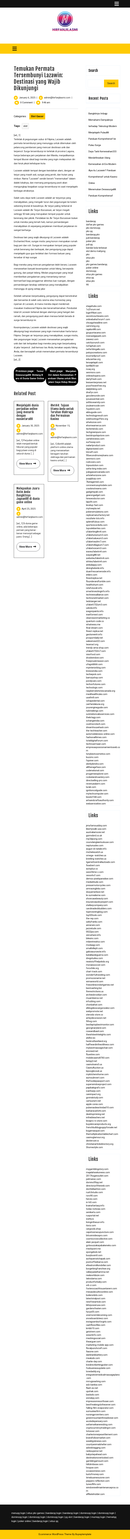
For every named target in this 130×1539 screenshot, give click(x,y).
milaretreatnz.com (95, 941)
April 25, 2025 (29, 508)
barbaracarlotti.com (96, 1111)
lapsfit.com (91, 502)
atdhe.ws (90, 1038)
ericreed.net (92, 1051)
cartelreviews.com (95, 439)
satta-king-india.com (96, 468)
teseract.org (92, 644)
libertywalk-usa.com (96, 829)
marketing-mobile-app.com (100, 1345)
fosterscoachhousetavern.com (101, 1288)
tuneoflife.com (93, 1484)
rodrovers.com (93, 462)
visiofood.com (93, 654)
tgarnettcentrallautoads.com (100, 862)
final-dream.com (94, 628)
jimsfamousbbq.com (96, 825)
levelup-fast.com (94, 505)
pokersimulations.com (97, 511)
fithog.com (91, 1021)
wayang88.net (93, 555)
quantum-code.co (95, 621)
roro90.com (92, 1195)
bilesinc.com (92, 938)
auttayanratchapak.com (98, 1258)
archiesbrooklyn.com (96, 994)
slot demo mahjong (95, 251)
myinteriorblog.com (96, 667)
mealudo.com (93, 1358)
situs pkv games (94, 274)
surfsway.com (93, 442)
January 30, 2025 (30, 425)
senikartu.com (93, 1212)
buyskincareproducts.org (98, 1124)
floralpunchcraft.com (96, 1348)
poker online (92, 267)
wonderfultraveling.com (98, 975)
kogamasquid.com (95, 1130)
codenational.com (95, 770)
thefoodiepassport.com (98, 1081)
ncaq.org (90, 369)
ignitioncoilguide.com (96, 790)
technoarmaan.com (96, 744)
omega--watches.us (96, 855)
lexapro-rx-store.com (96, 1121)
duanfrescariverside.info (98, 571)
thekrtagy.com (93, 717)
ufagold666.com (94, 664)
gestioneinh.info (94, 634)
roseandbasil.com (95, 1031)
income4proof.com (95, 356)
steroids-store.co (94, 1014)
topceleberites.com (95, 528)
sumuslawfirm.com (95, 1411)
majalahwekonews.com (98, 1172)
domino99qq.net (94, 1182)
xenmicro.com (93, 372)
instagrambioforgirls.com (98, 1321)
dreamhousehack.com (97, 727)
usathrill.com (92, 697)
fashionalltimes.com (96, 737)
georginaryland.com (96, 1028)
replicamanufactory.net (98, 515)
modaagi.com (93, 945)
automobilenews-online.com (100, 734)
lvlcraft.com (92, 452)
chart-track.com (94, 971)
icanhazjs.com (93, 1091)
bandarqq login (53, 1513)
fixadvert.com (93, 865)
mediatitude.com (94, 882)
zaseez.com (92, 339)
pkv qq (89, 231)
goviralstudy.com (94, 1097)
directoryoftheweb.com (98, 1185)
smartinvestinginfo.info (98, 591)
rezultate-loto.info (95, 518)
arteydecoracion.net (96, 1018)
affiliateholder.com (95, 1494)
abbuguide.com (94, 412)
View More (24, 462)
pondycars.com (93, 681)
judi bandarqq (93, 238)
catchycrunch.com (95, 342)
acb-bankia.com (94, 1384)
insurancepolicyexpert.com (99, 902)
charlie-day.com (94, 1361)
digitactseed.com (94, 448)
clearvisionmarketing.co (98, 618)
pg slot (68, 1517)
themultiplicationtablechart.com (102, 1134)
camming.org (92, 326)
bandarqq (91, 221)
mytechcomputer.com (97, 793)
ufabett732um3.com (96, 604)
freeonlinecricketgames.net (100, 985)
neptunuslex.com (94, 845)
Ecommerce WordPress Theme (55, 1534)
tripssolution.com (94, 465)
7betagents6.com (95, 482)
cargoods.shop (93, 1229)
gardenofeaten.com (96, 1308)
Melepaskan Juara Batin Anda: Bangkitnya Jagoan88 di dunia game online (28, 495)
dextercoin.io (92, 1140)
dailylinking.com (94, 389)
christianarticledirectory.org (99, 1144)
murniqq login (98, 1517)
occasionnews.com (95, 1471)
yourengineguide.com (97, 707)
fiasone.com (92, 1351)
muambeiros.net (94, 998)
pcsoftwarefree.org (96, 385)
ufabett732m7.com (96, 651)
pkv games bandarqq (96, 264)
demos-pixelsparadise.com (99, 878)
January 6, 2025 (27, 97)
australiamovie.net (95, 832)
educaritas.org (93, 359)
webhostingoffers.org (97, 419)
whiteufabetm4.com (96, 561)
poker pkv (91, 241)
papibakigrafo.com (95, 1087)
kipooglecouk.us (94, 1071)
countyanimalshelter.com (98, 1444)
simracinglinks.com (95, 888)
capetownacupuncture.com (100, 1232)
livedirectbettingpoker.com (99, 1365)
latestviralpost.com (95, 1298)
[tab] (116, 4)
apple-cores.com (94, 1104)
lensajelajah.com (94, 362)
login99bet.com (94, 312)
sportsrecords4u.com (96, 525)
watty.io (90, 1219)
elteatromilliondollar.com (98, 1265)
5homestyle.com (94, 1147)
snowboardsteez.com (97, 1318)
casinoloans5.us (94, 1064)
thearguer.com (93, 1341)
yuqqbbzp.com (93, 478)
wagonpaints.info (95, 611)
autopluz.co (92, 868)
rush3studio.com (94, 1192)
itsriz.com (91, 1225)
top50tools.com (94, 915)
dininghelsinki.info (95, 568)
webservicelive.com (96, 803)
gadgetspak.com (94, 492)
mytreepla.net (93, 508)
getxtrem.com (93, 1331)
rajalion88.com (93, 329)
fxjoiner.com (92, 760)
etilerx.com (91, 574)
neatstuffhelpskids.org (97, 961)
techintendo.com (94, 429)
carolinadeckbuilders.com (99, 908)
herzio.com (91, 1199)
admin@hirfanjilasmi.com (57, 97)
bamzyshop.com (94, 677)
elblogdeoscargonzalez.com (100, 1008)
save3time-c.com (95, 872)
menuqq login (18, 1513)
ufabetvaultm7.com (96, 541)
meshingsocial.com (95, 1338)
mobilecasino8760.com (97, 1057)
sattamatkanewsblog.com (99, 1424)
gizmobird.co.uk (94, 835)
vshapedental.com (95, 701)
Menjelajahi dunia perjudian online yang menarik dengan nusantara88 (27, 412)
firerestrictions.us (95, 991)
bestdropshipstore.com (97, 435)
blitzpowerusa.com (95, 1305)
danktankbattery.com (96, 1355)
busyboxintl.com (94, 1255)
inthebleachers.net (95, 1117)
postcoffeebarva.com (97, 1262)
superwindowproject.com (98, 1084)
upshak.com (92, 1391)
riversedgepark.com (96, 336)
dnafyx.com (92, 392)
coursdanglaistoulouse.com (100, 842)
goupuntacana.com (96, 332)
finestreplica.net (94, 578)
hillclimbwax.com (94, 1464)
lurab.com (91, 787)
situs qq (90, 277)
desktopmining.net (95, 1114)
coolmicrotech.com (95, 724)
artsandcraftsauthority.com (100, 800)
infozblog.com (93, 1001)
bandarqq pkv (93, 234)
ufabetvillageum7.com (97, 545)
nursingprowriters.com (97, 1414)
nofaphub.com (93, 346)
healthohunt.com (94, 584)
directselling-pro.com (96, 780)
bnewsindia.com (94, 671)
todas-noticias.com (95, 1209)
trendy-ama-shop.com (97, 647)
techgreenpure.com (96, 432)
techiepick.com (93, 674)
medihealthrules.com (96, 694)
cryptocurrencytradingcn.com (101, 1428)
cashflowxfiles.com (95, 1325)
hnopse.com (92, 1467)
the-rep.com (92, 918)
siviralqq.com (92, 1398)
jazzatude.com (93, 928)
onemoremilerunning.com (99, 1315)
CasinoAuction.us (95, 1067)
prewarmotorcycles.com (98, 885)
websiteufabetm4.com (97, 558)
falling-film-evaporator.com (100, 1408)
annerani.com (93, 925)
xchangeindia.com (95, 720)
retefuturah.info (94, 588)
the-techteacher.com (96, 730)
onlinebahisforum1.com (98, 319)
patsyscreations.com (96, 352)
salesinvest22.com (95, 641)
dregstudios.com (94, 958)
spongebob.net (93, 1252)
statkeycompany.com (97, 905)
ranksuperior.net (94, 1451)
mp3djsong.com (94, 839)
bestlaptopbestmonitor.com (100, 1024)
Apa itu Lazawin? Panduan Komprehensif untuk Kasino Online (102, 176)
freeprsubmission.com (97, 661)
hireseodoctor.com (95, 498)
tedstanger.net (93, 601)
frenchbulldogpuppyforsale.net (101, 1127)
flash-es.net (92, 1388)
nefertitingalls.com (95, 349)
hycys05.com (92, 1311)
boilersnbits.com (94, 1295)
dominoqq (91, 271)
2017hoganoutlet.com (97, 1175)
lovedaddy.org (93, 1371)
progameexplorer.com (97, 774)
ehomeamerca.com (96, 425)
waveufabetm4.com (96, 551)
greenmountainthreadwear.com (102, 1418)
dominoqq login (88, 1513)
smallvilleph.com (94, 948)
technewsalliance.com (97, 594)
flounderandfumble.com (98, 581)
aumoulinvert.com (95, 1077)
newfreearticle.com (96, 1302)
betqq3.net (91, 1061)
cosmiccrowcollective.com (99, 1238)
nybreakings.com (94, 710)
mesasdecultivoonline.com (99, 1292)
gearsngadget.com (95, 495)
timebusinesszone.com (98, 1477)
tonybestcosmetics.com (98, 754)
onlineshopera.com (95, 375)
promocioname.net (95, 978)
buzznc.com (92, 757)
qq (87, 284)
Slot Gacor (37, 116)
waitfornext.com (94, 614)
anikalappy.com (94, 565)
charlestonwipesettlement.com (101, 1434)
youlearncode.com (95, 405)
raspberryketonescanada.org (100, 691)
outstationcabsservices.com (100, 714)
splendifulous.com (95, 521)
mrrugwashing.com (96, 1381)
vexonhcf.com (93, 875)
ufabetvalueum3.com (97, 538)
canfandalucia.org (95, 704)
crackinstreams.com (96, 488)
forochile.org (92, 968)
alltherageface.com (96, 767)
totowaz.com (92, 1431)
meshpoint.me (93, 1248)
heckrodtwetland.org (96, 1041)
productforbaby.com (96, 1282)
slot (25, 126)
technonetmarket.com (97, 598)
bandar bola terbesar (96, 248)
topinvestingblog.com (97, 912)
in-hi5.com (91, 1202)
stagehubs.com (94, 306)
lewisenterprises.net (96, 382)
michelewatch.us (94, 852)
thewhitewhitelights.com (98, 1034)
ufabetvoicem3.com (96, 548)
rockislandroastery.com (97, 777)
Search (93, 70)
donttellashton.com (96, 1189)
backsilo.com (92, 1394)
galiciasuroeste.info (96, 951)
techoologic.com (94, 687)
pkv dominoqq (93, 228)
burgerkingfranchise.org (98, 1268)
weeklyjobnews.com (96, 1441)
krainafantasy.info (95, 1205)
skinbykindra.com (95, 764)
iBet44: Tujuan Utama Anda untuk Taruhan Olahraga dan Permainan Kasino (62, 412)
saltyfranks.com (94, 921)
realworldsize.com (95, 1275)
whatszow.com (93, 422)
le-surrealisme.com (95, 895)
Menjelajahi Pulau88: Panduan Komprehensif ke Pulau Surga (102, 139)
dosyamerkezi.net (95, 892)
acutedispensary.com (96, 1421)
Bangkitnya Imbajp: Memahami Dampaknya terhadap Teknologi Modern (102, 120)
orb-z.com (91, 1285)
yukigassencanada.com (98, 472)
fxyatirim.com (93, 409)
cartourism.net (93, 1101)
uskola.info (91, 608)
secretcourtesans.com (97, 316)
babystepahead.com (96, 1454)
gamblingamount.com (97, 1461)
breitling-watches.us (96, 858)
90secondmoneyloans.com (99, 455)
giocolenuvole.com (95, 395)
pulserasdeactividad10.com (100, 1107)
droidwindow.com (95, 657)
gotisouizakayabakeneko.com (101, 1245)
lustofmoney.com (95, 1474)
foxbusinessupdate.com (98, 1368)
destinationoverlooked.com (99, 1457)
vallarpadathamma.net (97, 1272)
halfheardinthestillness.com (100, 1044)
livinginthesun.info (95, 1222)
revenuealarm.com (95, 783)
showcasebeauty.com (97, 898)
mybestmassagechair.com (99, 1048)
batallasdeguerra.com (97, 955)
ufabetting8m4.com (96, 531)
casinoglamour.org (95, 1137)
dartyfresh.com (94, 379)
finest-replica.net (94, 631)
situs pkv (90, 257)
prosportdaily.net (94, 638)
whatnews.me (93, 624)
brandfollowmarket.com (98, 1437)
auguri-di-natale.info (96, 849)
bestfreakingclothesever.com (100, 1404)
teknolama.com (94, 1278)
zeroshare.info (93, 935)
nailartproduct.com (95, 445)
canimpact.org (93, 1094)
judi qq (89, 244)
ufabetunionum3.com (97, 535)
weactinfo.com (93, 1335)
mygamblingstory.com (97, 1169)
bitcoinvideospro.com (96, 1235)
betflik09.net (92, 366)
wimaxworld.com (94, 981)
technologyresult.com (97, 415)
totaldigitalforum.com (97, 740)
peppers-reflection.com (98, 1481)
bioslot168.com (93, 797)
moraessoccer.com (95, 965)
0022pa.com (92, 931)
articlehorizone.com (96, 475)
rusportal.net (92, 1215)
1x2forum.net (93, 309)
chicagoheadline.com (96, 322)
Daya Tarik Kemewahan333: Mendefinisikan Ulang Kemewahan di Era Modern (102, 158)
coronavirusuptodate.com (99, 485)
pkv (88, 254)
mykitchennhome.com (97, 1074)
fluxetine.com (93, 1054)
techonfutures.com (95, 684)
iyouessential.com (95, 399)
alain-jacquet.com (95, 1242)
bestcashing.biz (94, 988)
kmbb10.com (92, 1328)
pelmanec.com (93, 1179)
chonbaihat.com (94, 1004)
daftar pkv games (95, 224)
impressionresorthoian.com (100, 1401)
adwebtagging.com (95, 1447)
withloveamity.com (95, 402)
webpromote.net (94, 1011)
